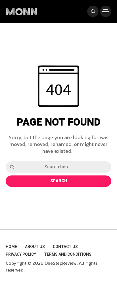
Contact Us (65, 247)
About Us (35, 247)
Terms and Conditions (67, 254)
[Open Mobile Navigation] (105, 11)
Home (11, 247)
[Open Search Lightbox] (93, 11)
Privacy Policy (21, 254)
